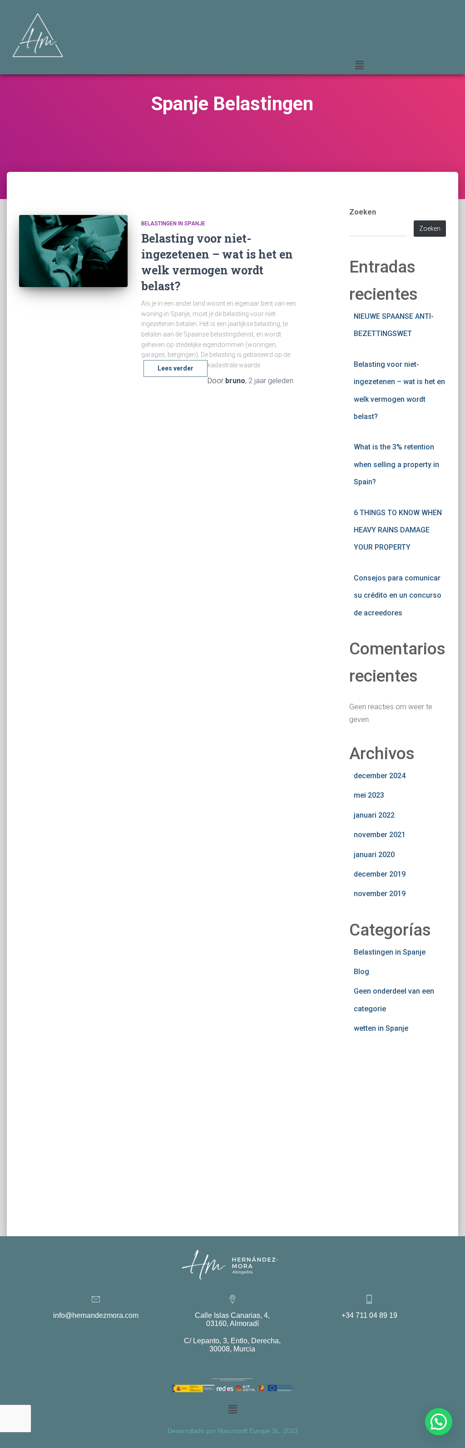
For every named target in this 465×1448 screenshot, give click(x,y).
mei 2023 (369, 795)
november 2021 (380, 834)
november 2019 (380, 893)
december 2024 (380, 775)
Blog (361, 971)
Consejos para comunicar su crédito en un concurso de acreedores (397, 595)
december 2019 (380, 874)
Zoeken (362, 212)
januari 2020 (374, 854)
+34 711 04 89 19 (369, 1315)
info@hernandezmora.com (96, 1315)
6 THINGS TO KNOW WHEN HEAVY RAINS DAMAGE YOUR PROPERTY (398, 530)
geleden (270, 380)
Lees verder (175, 368)
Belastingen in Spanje (173, 223)
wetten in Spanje (381, 1028)
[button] (359, 65)
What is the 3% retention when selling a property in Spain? (396, 464)
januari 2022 (374, 815)
